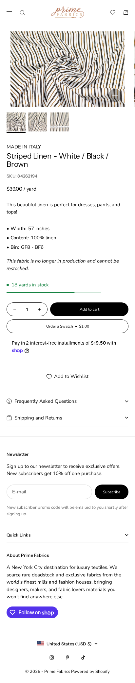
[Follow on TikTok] (83, 657)
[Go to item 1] (16, 121)
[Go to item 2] (37, 121)
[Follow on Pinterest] (67, 657)
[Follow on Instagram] (51, 657)
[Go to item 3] (59, 121)
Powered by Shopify (90, 671)
